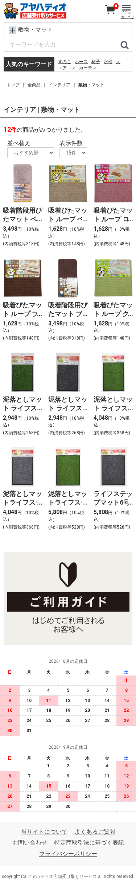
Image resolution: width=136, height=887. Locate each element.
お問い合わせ (29, 842)
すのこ (64, 61)
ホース (81, 61)
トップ (13, 84)
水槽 (108, 61)
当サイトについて (44, 831)
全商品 (34, 84)
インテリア (59, 84)
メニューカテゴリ (127, 15)
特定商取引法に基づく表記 (89, 842)
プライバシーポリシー (68, 853)
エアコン (66, 67)
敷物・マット (91, 84)
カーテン (87, 67)
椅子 (95, 61)
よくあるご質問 (95, 831)
